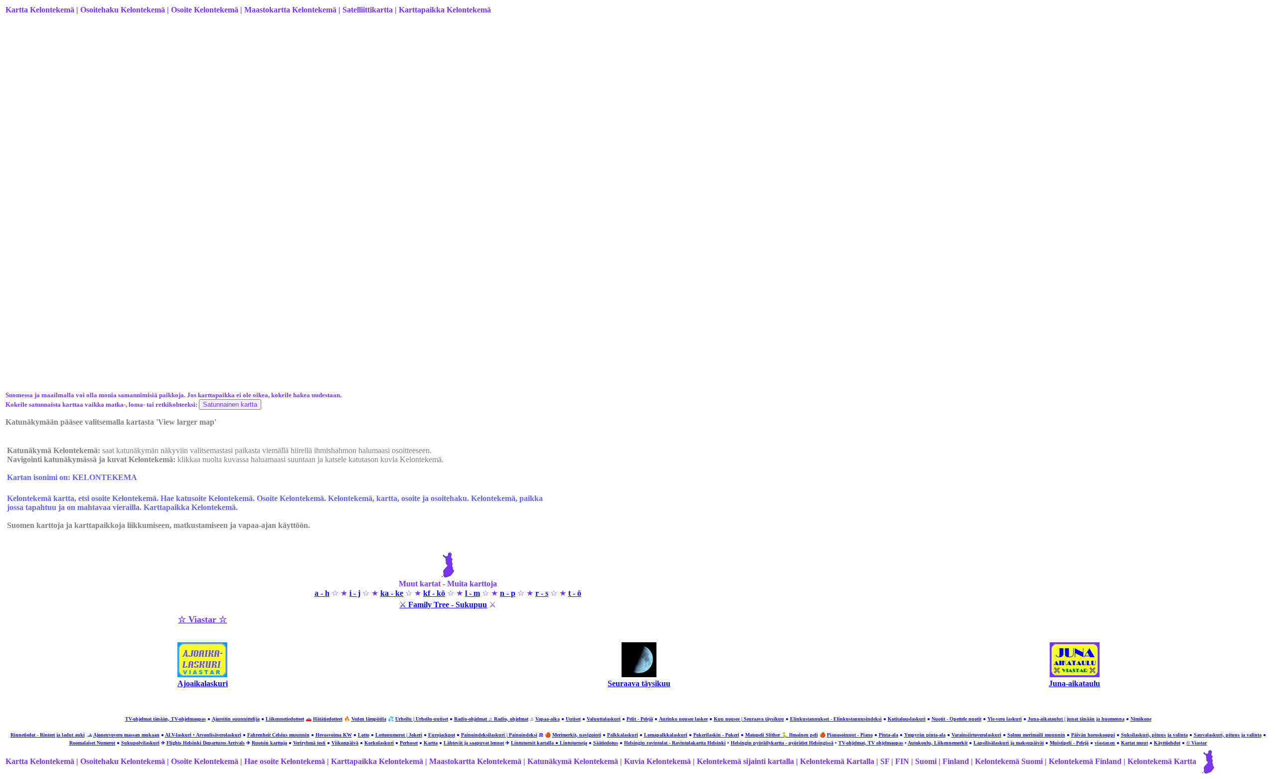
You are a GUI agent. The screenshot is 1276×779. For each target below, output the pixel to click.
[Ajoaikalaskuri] (202, 674)
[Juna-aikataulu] (1075, 674)
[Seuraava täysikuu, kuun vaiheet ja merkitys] (639, 674)
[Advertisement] (304, 101)
